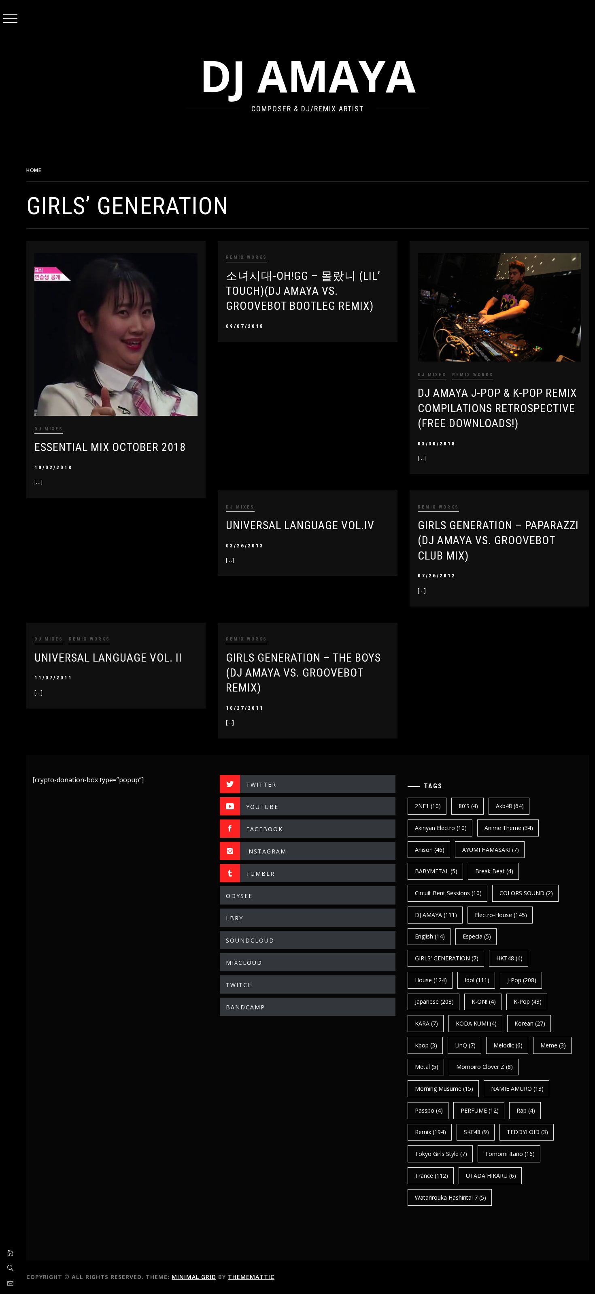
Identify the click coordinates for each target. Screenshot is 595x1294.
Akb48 (510, 806)
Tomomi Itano (510, 1154)
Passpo (429, 1110)
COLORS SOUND (526, 893)
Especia (477, 936)
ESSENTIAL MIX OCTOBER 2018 (110, 447)
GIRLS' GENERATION (446, 958)
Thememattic (251, 1277)
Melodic (508, 1045)
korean (529, 1023)
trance (431, 1175)
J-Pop (521, 980)
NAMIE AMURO (517, 1088)
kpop (426, 1045)
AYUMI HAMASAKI (490, 849)
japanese (434, 1001)
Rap (525, 1110)
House (431, 980)
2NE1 (428, 806)
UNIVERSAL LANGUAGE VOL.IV (300, 525)
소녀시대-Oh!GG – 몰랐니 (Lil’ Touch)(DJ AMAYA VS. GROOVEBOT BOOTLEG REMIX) (303, 291)
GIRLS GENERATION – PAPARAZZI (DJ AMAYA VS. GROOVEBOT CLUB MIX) (498, 540)
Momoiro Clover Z (484, 1067)
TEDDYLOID (527, 1132)
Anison (429, 849)
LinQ (465, 1045)
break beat (494, 871)
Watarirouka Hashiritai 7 (450, 1197)
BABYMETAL (436, 871)
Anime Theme (508, 828)
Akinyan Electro (441, 828)
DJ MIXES (48, 429)
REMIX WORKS (246, 257)
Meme (553, 1045)
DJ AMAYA (308, 75)
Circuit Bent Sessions (448, 893)
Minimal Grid (194, 1277)
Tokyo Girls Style (441, 1154)
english (430, 936)
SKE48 (476, 1132)
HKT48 (509, 958)
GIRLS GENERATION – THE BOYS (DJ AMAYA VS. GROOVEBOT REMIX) (303, 673)
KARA (426, 1023)
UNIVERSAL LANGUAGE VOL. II (108, 657)
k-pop (528, 1001)
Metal (426, 1067)
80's (468, 806)
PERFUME (480, 1110)
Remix (430, 1132)
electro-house (501, 915)
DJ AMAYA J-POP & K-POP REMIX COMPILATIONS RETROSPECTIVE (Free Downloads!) (497, 408)
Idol (477, 980)
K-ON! (484, 1001)
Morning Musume (444, 1088)
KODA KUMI (476, 1023)
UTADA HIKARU (491, 1175)
